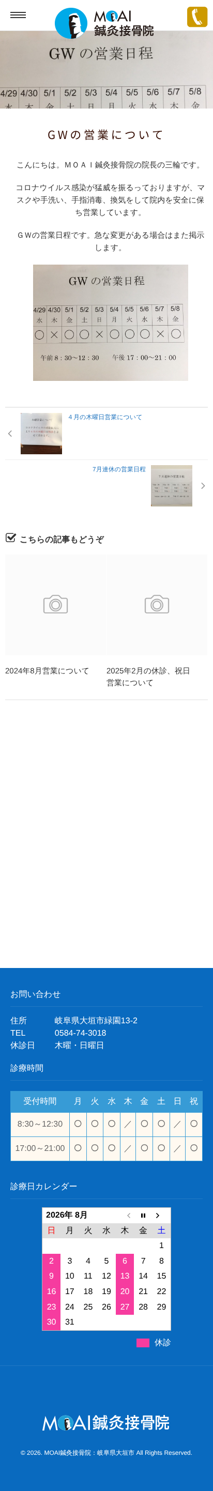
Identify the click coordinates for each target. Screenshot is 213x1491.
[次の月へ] (162, 1215)
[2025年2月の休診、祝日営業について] (156, 605)
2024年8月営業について (47, 671)
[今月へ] (143, 1215)
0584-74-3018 (80, 1033)
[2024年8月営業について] (55, 605)
